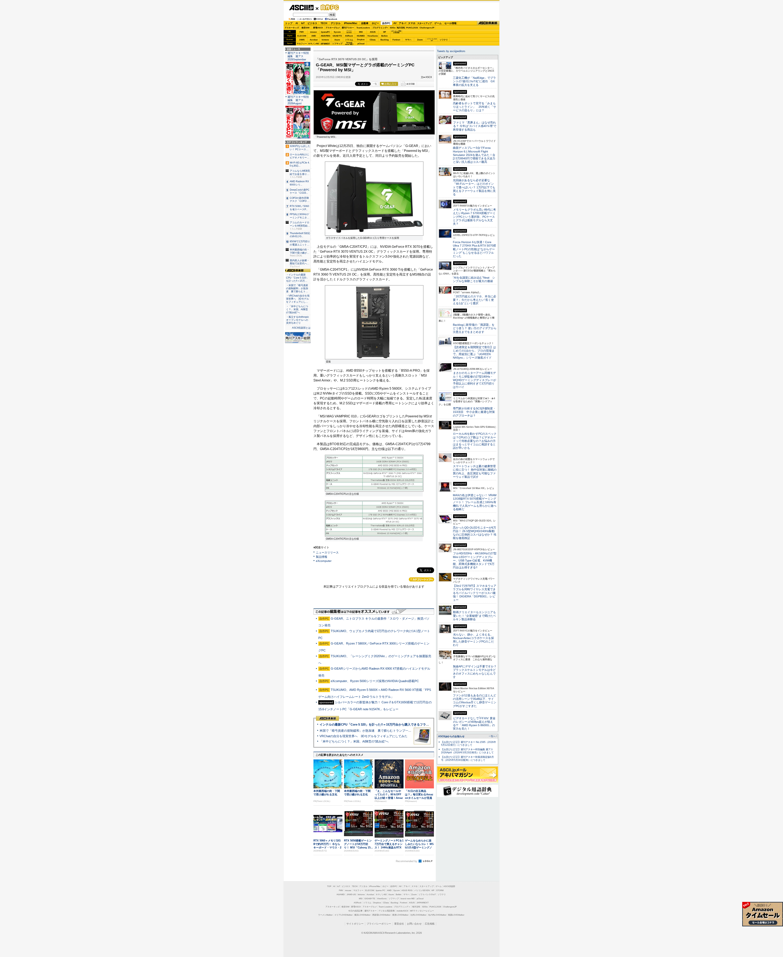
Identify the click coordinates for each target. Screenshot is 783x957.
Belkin (384, 36)
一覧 (375, 84)
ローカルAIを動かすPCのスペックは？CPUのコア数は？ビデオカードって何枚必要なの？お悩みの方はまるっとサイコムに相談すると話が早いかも (475, 440)
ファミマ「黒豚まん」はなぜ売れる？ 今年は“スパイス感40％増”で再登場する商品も (474, 126)
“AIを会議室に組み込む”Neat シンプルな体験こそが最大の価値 (474, 279)
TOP (329, 886)
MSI (361, 32)
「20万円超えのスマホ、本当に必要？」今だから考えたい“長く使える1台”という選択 (474, 300)
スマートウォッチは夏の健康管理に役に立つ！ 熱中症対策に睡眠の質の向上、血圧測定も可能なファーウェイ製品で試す (475, 471)
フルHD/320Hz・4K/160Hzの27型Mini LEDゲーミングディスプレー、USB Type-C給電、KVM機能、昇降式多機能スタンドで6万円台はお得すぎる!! (475, 560)
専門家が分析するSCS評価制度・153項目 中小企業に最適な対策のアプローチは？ (474, 412)
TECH (324, 23)
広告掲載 (430, 923)
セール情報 (450, 23)
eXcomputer (324, 560)
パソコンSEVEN (349, 31)
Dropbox (361, 40)
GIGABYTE (337, 36)
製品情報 (321, 556)
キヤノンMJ (313, 43)
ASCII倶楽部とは (301, 327)
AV (395, 23)
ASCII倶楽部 (488, 23)
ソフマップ (337, 43)
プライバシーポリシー (379, 923)
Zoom (420, 40)
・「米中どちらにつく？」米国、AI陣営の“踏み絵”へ (297, 309)
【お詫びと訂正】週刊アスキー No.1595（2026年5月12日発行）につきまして (468, 744)
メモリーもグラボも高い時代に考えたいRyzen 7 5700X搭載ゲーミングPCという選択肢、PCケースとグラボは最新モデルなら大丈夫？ (474, 216)
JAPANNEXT (325, 43)
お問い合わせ (414, 923)
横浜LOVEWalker (362, 915)
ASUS (373, 32)
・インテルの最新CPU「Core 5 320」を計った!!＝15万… (297, 277)
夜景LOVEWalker (400, 915)
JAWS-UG (351, 894)
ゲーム (438, 23)
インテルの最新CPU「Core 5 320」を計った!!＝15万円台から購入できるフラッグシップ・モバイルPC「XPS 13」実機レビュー (407, 724)
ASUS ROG (325, 36)
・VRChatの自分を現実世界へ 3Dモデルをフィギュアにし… (298, 298)
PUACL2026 (412, 28)
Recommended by (407, 861)
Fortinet (396, 40)
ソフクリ (444, 40)
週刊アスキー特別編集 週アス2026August (298, 100)
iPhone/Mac (350, 23)
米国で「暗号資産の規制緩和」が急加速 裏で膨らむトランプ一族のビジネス (373, 730)
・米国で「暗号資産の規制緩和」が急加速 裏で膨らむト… (297, 288)
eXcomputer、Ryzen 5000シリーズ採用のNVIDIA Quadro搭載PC (375, 681)
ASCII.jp (301, 7)
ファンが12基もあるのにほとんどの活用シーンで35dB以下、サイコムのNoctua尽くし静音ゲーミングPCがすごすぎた (474, 701)
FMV (302, 32)
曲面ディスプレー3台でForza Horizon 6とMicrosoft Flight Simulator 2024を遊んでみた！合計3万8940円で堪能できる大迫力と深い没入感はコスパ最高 (474, 154)
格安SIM (305, 28)
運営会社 (399, 923)
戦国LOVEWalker (456, 915)
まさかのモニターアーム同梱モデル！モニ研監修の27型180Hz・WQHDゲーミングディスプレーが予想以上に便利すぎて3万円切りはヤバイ (474, 380)
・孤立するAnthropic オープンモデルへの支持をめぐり (298, 320)
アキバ (402, 23)
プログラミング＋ (402, 907)
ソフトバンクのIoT (432, 39)
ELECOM (301, 36)
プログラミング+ (380, 28)
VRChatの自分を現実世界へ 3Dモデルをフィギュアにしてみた (363, 736)
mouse (313, 32)
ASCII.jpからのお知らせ (451, 736)
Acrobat (313, 40)
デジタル (336, 23)
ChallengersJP (427, 28)
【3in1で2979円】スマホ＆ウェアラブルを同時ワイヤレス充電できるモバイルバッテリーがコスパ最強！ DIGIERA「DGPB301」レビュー (474, 592)
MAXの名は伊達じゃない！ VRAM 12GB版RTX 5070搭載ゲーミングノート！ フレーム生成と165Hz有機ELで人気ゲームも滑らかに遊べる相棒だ (475, 502)
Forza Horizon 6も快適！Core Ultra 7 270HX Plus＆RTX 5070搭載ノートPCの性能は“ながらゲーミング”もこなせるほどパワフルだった (474, 249)
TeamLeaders (363, 28)
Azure (337, 40)
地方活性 (401, 28)
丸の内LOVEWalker (437, 915)
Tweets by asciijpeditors (451, 51)
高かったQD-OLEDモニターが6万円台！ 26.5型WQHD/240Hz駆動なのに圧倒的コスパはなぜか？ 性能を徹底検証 (475, 533)
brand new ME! (408, 898)
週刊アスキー (348, 28)
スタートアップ (424, 23)
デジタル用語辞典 (386, 911)
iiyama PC (380, 890)
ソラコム (349, 40)
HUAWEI (361, 36)
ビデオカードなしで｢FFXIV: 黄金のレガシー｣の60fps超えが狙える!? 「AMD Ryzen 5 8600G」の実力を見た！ (474, 723)
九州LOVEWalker (418, 915)
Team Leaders (385, 907)
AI (296, 23)
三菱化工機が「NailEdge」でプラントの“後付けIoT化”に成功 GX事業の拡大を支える (474, 81)
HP (384, 32)
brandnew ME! (349, 43)
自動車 (364, 23)
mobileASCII (402, 911)
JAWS (302, 40)
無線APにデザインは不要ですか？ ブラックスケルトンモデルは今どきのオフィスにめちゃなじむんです (476, 672)
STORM (439, 890)
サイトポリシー (355, 923)
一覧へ (492, 736)
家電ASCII (318, 28)
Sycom (337, 32)
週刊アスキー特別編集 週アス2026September (298, 56)
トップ (288, 23)
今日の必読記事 (355, 911)
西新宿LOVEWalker (381, 915)
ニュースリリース (327, 552)
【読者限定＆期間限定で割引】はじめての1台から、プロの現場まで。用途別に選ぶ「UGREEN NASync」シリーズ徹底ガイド (474, 352)
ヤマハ (408, 40)
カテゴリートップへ (421, 579)
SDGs (393, 28)
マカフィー (302, 43)
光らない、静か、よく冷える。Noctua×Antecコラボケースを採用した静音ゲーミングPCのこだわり (473, 640)
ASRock (349, 36)
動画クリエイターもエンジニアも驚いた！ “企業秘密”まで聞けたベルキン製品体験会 (474, 615)
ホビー (375, 23)
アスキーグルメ (333, 28)
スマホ (411, 23)
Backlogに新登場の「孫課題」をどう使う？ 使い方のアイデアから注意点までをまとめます (475, 328)
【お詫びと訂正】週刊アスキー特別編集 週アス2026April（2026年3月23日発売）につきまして (467, 751)
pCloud (360, 43)
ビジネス (312, 23)
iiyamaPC (325, 32)
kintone (325, 40)
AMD (313, 36)
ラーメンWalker (325, 915)
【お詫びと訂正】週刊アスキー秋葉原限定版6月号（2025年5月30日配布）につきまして (467, 758)
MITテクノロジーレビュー (422, 911)
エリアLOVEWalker (343, 915)
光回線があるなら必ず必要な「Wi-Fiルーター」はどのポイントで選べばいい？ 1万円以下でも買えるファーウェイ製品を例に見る (474, 187)
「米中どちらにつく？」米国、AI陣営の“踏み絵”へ (354, 741)
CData (373, 40)
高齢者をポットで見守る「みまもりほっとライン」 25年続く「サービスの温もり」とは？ (474, 107)
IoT (303, 23)
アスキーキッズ (292, 28)
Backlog (384, 40)
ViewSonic (372, 36)
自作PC (328, 7)
